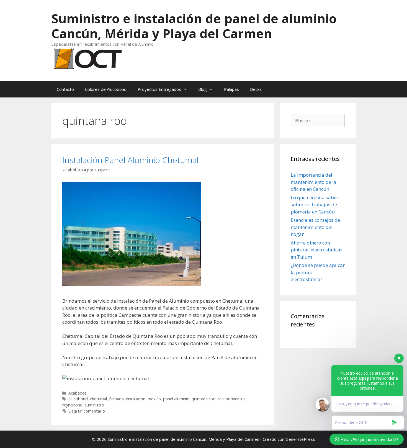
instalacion (135, 398)
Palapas (231, 89)
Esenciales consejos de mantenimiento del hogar (315, 227)
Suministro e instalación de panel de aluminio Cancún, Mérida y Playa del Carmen (194, 26)
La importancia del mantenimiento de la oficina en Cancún (313, 182)
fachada (116, 398)
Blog (202, 89)
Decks (256, 89)
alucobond (78, 398)
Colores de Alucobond (106, 89)
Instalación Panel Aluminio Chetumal (130, 160)
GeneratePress (300, 439)
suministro (94, 405)
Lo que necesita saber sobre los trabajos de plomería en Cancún (314, 204)
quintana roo (203, 398)
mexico (154, 398)
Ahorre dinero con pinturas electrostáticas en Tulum (316, 250)
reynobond (72, 405)
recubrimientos (232, 398)
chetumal (98, 398)
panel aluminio (176, 398)
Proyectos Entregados (159, 89)
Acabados (77, 393)
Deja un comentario (86, 411)
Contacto (65, 89)
